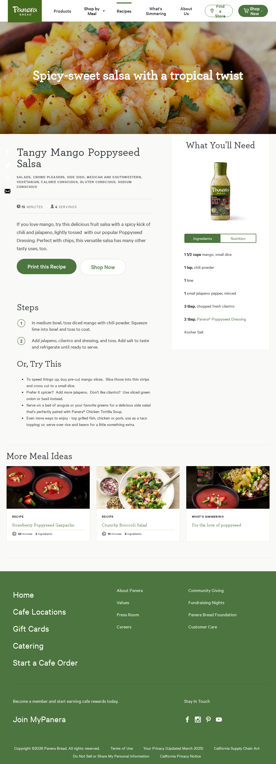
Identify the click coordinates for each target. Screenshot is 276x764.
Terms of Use (122, 748)
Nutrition (238, 238)
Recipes (124, 11)
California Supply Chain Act (237, 748)
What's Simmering (156, 10)
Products (62, 11)
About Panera (130, 590)
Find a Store (220, 11)
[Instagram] (197, 720)
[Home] (25, 7)
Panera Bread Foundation (212, 614)
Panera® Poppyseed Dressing (221, 319)
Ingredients (202, 238)
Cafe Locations (39, 611)
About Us (186, 10)
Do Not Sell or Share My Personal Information (111, 756)
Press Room (128, 614)
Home (23, 594)
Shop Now (255, 10)
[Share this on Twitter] (7, 165)
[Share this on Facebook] (7, 152)
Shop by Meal (92, 10)
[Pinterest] (207, 720)
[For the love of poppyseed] (228, 487)
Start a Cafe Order (45, 662)
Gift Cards (31, 628)
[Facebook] (186, 720)
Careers (124, 626)
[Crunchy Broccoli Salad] (138, 487)
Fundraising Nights (206, 602)
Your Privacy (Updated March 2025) (173, 748)
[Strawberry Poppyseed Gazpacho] (48, 487)
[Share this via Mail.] (7, 191)
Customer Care (202, 626)
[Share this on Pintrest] (7, 178)
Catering (28, 645)
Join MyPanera (39, 719)
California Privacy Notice (180, 756)
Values (123, 602)
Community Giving (206, 590)
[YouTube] (218, 720)
